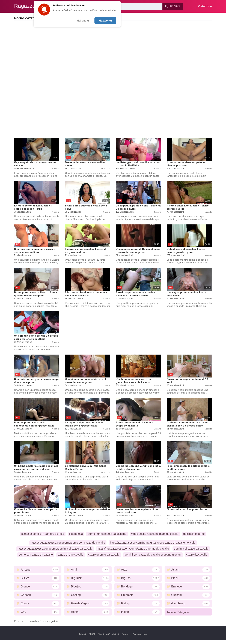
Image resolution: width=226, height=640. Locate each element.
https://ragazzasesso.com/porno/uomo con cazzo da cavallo (68, 542)
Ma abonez (105, 20)
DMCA (92, 634)
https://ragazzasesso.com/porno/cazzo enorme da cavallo (133, 548)
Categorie (205, 6)
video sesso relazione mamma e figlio (154, 533)
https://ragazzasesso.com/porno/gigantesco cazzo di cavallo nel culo (152, 542)
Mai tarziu (83, 20)
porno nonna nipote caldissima (107, 533)
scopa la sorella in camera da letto (42, 533)
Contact (126, 634)
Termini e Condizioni (108, 634)
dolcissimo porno (194, 533)
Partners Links (139, 634)
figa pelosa (76, 533)
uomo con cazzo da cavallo (36, 554)
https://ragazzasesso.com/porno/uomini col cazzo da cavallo (55, 548)
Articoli (82, 634)
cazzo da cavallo (196, 554)
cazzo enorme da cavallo (104, 554)
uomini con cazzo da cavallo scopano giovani (152, 554)
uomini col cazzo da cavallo (191, 548)
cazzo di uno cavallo (70, 554)
